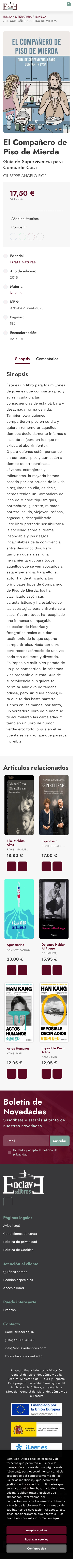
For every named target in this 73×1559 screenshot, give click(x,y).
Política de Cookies (18, 1250)
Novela (40, 16)
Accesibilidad (13, 1288)
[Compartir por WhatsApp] (22, 236)
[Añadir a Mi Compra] (11, 866)
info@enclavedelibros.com (25, 1348)
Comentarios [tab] (47, 359)
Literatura (23, 16)
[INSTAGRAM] (7, 1201)
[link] (22, 866)
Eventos (9, 1310)
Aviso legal (11, 1226)
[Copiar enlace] (40, 236)
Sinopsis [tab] (22, 359)
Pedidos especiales (18, 1280)
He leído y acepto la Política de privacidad (35, 1152)
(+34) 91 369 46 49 (19, 1340)
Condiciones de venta (20, 1234)
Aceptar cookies (36, 1530)
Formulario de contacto (24, 1356)
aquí (56, 1518)
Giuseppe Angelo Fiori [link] (25, 176)
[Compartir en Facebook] (13, 236)
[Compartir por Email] (31, 236)
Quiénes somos (15, 1272)
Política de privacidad (20, 1242)
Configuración (36, 1548)
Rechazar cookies (36, 1539)
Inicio (7, 16)
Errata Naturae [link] (23, 262)
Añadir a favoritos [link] (25, 218)
